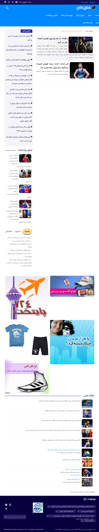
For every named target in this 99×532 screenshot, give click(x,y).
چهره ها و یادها (66, 15)
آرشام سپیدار (89, 520)
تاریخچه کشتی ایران (66, 511)
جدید (27, 231)
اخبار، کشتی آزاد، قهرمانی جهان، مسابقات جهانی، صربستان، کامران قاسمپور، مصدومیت (73, 516)
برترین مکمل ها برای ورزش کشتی (70, 472)
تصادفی (8, 231)
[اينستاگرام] (9, 2)
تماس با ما (84, 2)
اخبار (89, 15)
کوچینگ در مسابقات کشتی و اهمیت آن (68, 452)
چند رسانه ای (87, 22)
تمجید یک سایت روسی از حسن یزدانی (18, 237)
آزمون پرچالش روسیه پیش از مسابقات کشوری (13, 204)
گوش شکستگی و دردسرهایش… (70, 459)
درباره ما (92, 2)
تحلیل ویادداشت (51, 15)
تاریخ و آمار (80, 15)
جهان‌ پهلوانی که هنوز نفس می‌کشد (18, 59)
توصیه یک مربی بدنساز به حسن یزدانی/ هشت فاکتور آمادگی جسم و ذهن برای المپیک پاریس (52, 430)
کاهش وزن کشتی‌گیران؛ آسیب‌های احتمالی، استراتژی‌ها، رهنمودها (61, 440)
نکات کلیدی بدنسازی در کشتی (71, 482)
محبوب (17, 231)
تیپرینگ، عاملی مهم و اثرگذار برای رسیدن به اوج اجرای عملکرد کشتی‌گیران (59, 401)
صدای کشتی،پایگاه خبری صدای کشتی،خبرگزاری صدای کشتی (72, 506)
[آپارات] (12, 2)
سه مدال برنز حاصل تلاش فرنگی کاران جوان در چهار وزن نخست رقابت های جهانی (20, 117)
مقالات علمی (89, 395)
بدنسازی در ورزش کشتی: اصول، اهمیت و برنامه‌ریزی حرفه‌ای (62, 410)
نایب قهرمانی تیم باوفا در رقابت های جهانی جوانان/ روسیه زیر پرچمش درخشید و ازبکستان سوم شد (18, 79)
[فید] (16, 2)
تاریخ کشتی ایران (87, 511)
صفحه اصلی (89, 31)
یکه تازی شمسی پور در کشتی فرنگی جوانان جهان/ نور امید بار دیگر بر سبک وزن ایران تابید (19, 93)
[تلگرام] (5, 2)
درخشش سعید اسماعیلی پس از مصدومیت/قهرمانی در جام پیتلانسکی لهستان (19, 50)
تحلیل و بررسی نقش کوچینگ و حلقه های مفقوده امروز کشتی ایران (61, 420)
